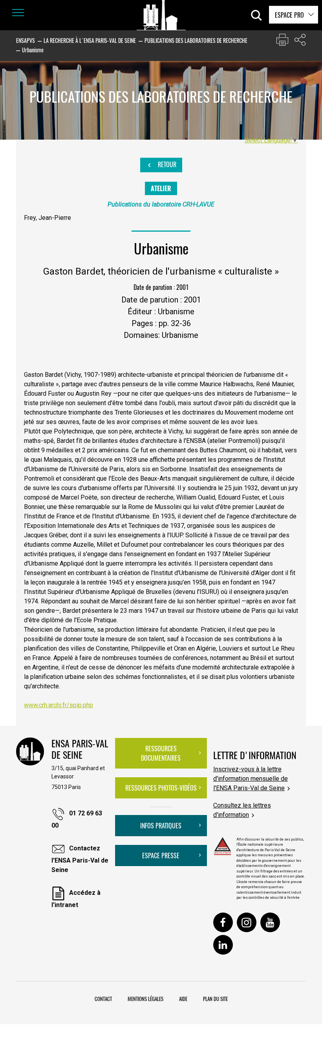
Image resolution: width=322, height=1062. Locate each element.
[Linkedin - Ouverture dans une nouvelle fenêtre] (223, 945)
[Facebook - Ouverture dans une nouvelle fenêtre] (223, 922)
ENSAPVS (25, 40)
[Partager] (300, 41)
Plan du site (215, 999)
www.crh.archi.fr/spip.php (58, 705)
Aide (183, 999)
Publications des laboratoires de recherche (196, 40)
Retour (166, 164)
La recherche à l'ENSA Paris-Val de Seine (90, 40)
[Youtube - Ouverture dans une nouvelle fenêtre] (270, 922)
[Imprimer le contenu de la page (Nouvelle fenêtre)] (282, 41)
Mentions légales (145, 999)
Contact (103, 999)
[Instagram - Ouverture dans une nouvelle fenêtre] (246, 922)
